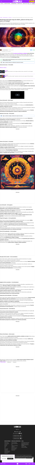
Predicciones (9, 362)
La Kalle (1, 17)
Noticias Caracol (6, 442)
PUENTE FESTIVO (19, 3)
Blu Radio (5, 445)
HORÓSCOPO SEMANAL (7, 3)
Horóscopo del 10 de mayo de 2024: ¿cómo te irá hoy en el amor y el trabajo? (22, 17)
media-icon (17, 464)
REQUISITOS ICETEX (25, 3)
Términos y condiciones (24, 447)
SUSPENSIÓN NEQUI (14, 3)
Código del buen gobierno (14, 445)
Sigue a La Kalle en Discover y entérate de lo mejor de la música (13, 62)
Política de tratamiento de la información (25, 445)
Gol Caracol (5, 444)
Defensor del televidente (14, 443)
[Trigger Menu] (1, 1)
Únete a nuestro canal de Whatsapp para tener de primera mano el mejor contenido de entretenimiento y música (16, 60)
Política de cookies (23, 446)
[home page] (17, 1)
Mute (26, 463)
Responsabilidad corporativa (25, 443)
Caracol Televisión (6, 443)
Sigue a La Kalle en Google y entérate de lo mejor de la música (13, 115)
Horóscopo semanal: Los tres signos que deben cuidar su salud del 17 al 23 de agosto (19, 71)
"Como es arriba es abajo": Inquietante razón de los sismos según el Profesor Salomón (19, 76)
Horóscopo (10, 17)
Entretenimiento (5, 17)
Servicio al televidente (14, 442)
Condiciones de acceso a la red (25, 442)
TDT (11, 444)
